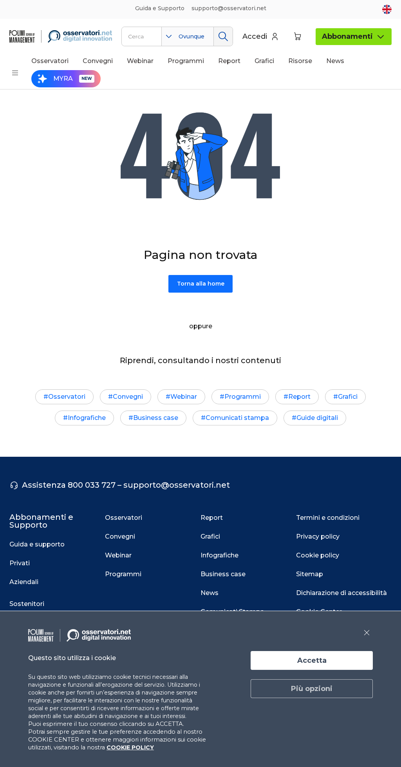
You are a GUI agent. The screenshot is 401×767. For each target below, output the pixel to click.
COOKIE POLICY (130, 747)
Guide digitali (317, 417)
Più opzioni (311, 688)
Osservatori (66, 396)
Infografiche (87, 417)
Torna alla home (200, 283)
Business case (155, 417)
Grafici (348, 396)
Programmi (242, 396)
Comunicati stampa (237, 417)
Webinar (183, 396)
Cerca (223, 36)
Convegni (128, 396)
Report (299, 396)
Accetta (312, 660)
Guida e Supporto (159, 8)
